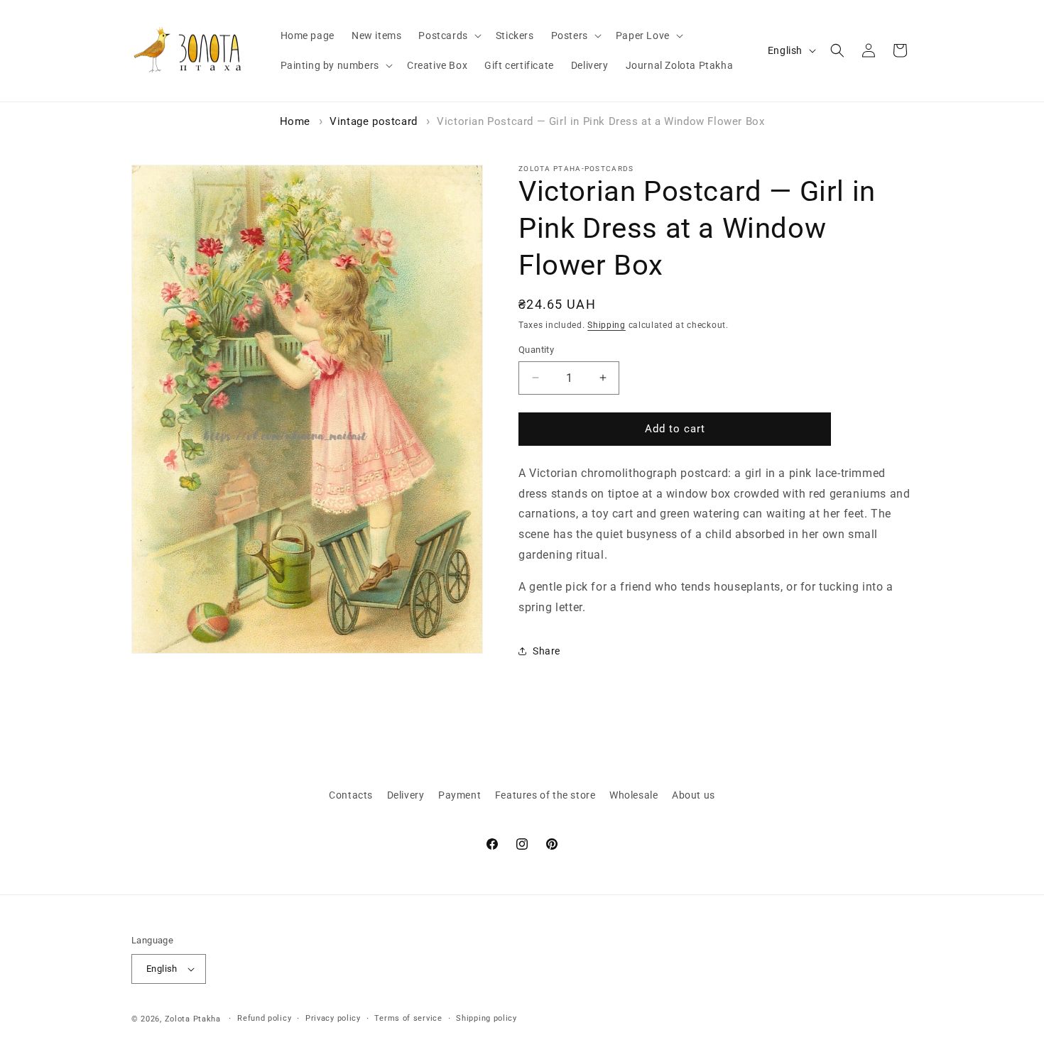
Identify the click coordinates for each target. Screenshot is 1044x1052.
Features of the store (545, 795)
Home (295, 121)
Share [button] (546, 651)
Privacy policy (333, 1018)
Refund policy (264, 1018)
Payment (459, 795)
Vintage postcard (374, 121)
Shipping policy (486, 1018)
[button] (448, 35)
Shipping (606, 325)
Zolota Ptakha (193, 1019)
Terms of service (408, 1018)
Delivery (406, 795)
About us (693, 795)
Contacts (351, 795)
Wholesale (633, 795)
